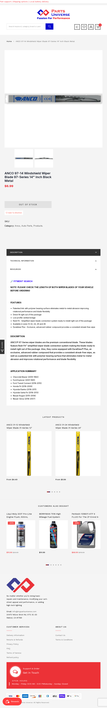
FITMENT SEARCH (23, 281)
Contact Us (60, 635)
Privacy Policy (13, 644)
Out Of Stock (28, 204)
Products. (38, 225)
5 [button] (59, 491)
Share (2, 345)
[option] (53, 99)
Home (9, 41)
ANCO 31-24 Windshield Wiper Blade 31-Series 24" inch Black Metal (68, 428)
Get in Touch (31, 672)
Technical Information (22, 261)
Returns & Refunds (15, 640)
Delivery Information (15, 635)
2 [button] (52, 491)
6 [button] (60, 564)
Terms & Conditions (64, 640)
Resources (15, 269)
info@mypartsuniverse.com (24, 611)
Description (16, 252)
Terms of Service (14, 653)
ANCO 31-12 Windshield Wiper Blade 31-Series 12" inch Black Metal (19, 428)
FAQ (8, 648)
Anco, (18, 225)
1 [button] (48, 491)
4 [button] (57, 491)
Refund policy (13, 657)
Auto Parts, (27, 225)
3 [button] (54, 491)
